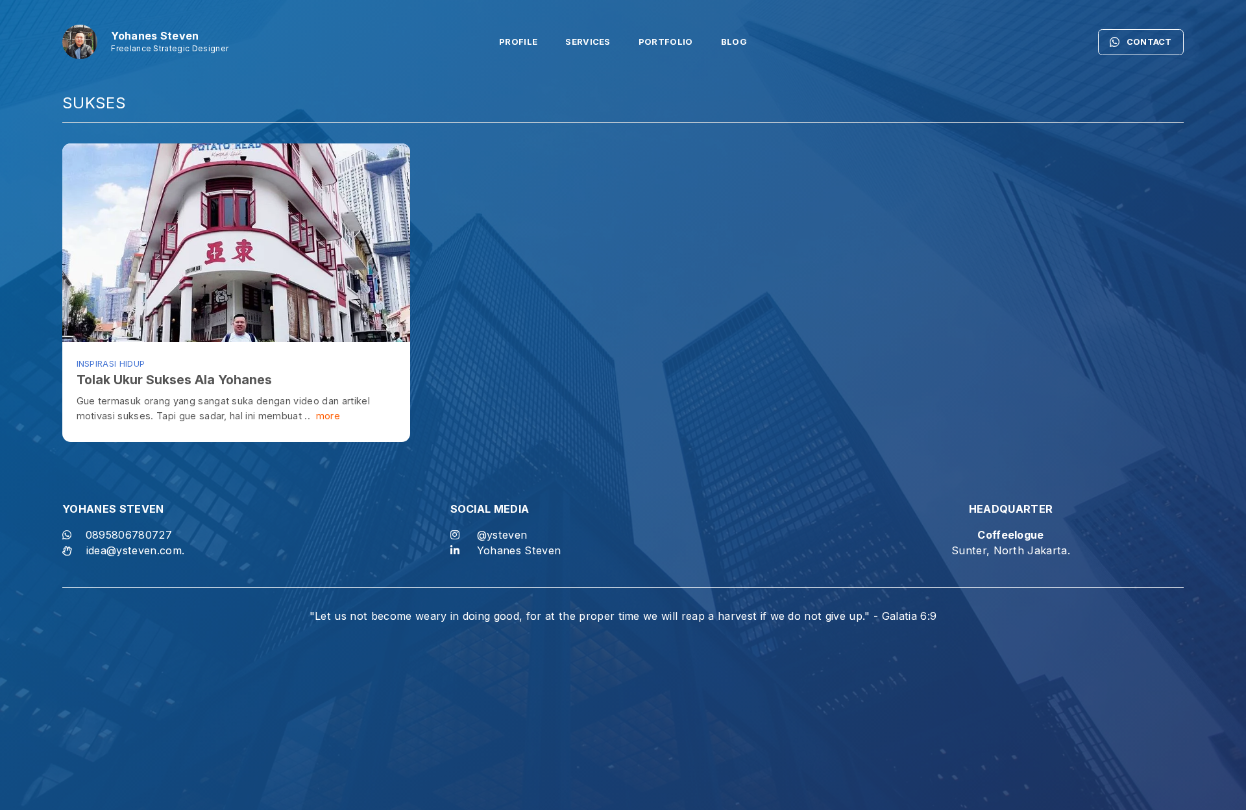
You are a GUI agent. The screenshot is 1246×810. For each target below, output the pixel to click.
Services (588, 42)
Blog (734, 42)
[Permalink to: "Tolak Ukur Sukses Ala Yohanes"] (236, 242)
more (326, 415)
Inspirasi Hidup (111, 364)
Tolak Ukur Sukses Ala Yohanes (174, 379)
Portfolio (666, 42)
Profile (518, 42)
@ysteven (502, 534)
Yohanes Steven (519, 550)
